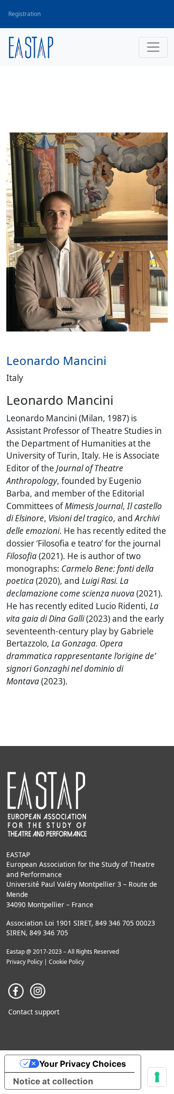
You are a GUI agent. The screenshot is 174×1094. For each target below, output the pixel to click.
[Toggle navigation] (153, 47)
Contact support (33, 1011)
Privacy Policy (24, 962)
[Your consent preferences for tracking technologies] (157, 1077)
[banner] (31, 47)
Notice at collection (53, 1081)
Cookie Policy (66, 962)
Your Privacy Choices (82, 1064)
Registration (24, 14)
